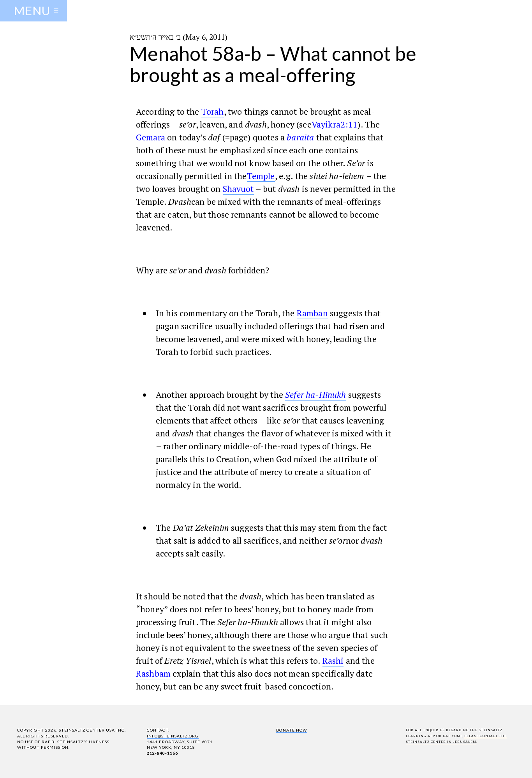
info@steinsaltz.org (173, 736)
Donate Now (291, 730)
